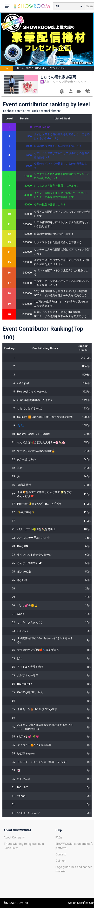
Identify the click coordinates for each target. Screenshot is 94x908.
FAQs (58, 837)
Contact (60, 854)
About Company (14, 837)
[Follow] (87, 92)
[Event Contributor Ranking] (62, 92)
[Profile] (70, 92)
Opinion (60, 860)
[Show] (79, 92)
